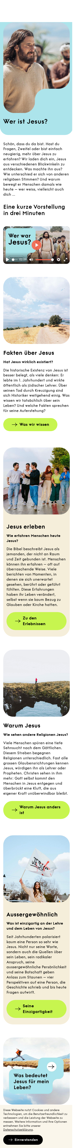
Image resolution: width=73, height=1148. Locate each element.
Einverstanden (26, 1140)
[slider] (15, 260)
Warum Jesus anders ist (39, 810)
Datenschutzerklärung (18, 1129)
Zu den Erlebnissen (34, 621)
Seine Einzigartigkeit (38, 1009)
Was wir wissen (34, 424)
